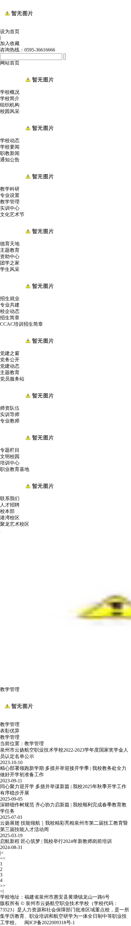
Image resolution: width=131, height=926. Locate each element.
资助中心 (9, 256)
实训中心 (9, 208)
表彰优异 (9, 730)
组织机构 (9, 104)
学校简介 (9, 98)
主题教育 (9, 250)
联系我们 (9, 498)
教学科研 (9, 188)
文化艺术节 (12, 214)
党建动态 (9, 366)
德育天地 (9, 243)
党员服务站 (12, 378)
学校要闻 (9, 146)
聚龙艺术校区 (14, 524)
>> (2, 885)
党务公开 (9, 359)
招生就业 (9, 298)
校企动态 (9, 311)
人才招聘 (9, 504)
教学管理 (9, 201)
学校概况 (9, 92)
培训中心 (9, 462)
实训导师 (9, 414)
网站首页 (9, 62)
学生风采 (9, 269)
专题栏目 (9, 450)
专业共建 (9, 304)
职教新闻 (9, 153)
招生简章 (9, 317)
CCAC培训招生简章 (21, 324)
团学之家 (9, 262)
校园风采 (9, 111)
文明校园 (9, 456)
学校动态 (9, 140)
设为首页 (9, 31)
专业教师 (9, 420)
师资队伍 (9, 408)
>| (2, 891)
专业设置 (9, 195)
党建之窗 (9, 353)
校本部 (7, 511)
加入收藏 (9, 43)
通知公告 (9, 159)
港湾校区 (9, 517)
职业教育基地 (14, 469)
